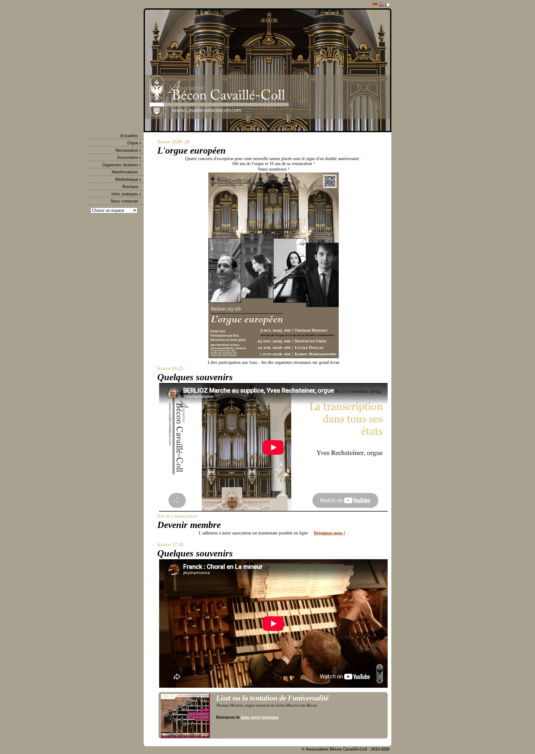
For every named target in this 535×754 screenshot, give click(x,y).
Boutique (130, 186)
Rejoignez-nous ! (329, 533)
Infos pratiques (124, 194)
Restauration (126, 150)
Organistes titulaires (120, 165)
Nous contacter (124, 201)
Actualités (129, 135)
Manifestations (125, 172)
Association (127, 157)
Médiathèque (126, 179)
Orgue (132, 143)
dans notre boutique (260, 717)
